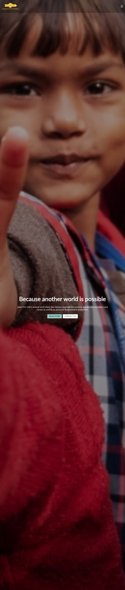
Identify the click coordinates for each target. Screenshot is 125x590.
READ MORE (54, 316)
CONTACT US (70, 316)
